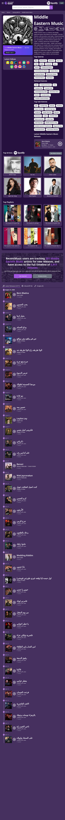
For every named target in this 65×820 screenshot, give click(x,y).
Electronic (43, 60)
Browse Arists (42, 276)
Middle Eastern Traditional (43, 126)
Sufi (36, 105)
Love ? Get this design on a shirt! (16, 48)
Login (61, 3)
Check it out (10, 52)
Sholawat (38, 116)
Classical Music (39, 77)
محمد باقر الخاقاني (21, 306)
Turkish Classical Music (42, 98)
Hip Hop (59, 60)
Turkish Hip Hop (50, 109)
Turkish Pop (38, 88)
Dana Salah (45, 143)
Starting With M (16, 12)
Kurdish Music (45, 95)
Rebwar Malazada (21, 466)
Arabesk (37, 112)
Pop (36, 60)
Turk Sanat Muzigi (52, 129)
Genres (8, 12)
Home (3, 12)
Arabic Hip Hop (47, 112)
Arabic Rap (49, 119)
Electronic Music (52, 74)
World (37, 67)
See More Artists (56, 153)
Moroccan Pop (39, 119)
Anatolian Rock (54, 91)
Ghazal (52, 105)
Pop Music (50, 77)
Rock (41, 64)
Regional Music (39, 74)
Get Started (22, 276)
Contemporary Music (41, 71)
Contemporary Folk (41, 91)
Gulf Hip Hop (39, 122)
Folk (36, 64)
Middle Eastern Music (27, 12)
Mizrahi (56, 112)
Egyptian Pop (58, 126)
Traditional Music (46, 67)
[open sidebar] (3, 3)
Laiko (45, 116)
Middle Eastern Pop (51, 122)
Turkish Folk (48, 88)
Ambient (51, 60)
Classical (48, 64)
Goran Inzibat (32, 466)
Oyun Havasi (39, 109)
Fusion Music (54, 71)
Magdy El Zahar (21, 341)
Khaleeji (59, 105)
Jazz (55, 64)
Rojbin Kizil (20, 420)
